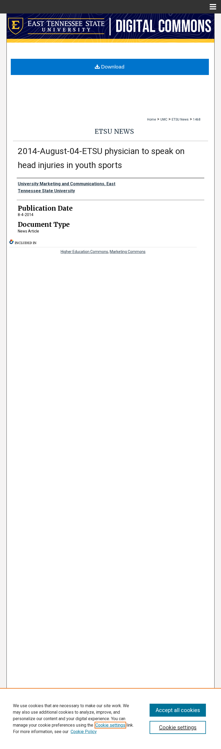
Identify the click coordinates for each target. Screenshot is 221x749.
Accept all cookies (178, 710)
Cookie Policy (84, 731)
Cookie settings (110, 725)
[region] (110, 718)
